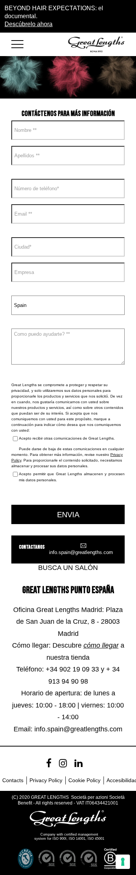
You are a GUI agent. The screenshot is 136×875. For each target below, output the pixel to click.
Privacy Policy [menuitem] (45, 780)
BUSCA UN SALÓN (68, 567)
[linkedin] (78, 763)
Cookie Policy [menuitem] (84, 780)
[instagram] (63, 763)
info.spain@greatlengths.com (81, 552)
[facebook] (48, 763)
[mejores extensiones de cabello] (20, 43)
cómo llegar (101, 645)
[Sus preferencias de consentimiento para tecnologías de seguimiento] (123, 862)
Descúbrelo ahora (29, 24)
